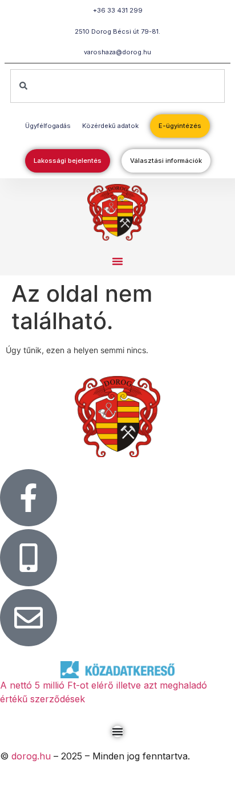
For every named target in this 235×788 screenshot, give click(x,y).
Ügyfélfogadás (48, 126)
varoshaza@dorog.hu (117, 52)
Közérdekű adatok (110, 126)
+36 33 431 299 (118, 10)
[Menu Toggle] (117, 731)
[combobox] (117, 86)
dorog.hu (31, 756)
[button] (117, 261)
